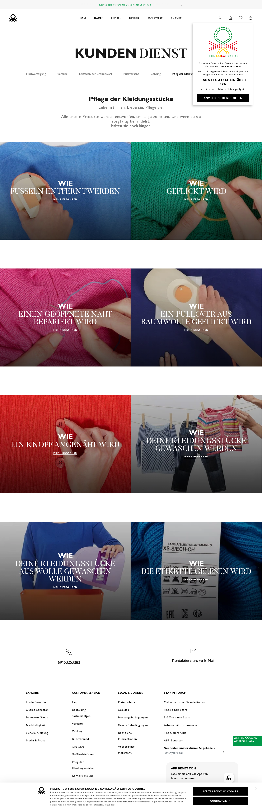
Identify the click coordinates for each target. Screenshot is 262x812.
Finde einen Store (176, 710)
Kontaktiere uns (83, 775)
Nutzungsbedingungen (133, 717)
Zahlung (156, 74)
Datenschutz (127, 702)
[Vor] (182, 5)
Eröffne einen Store (177, 717)
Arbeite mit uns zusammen (181, 725)
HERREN (116, 17)
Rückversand (131, 74)
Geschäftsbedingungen (133, 725)
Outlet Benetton (37, 710)
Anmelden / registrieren (223, 98)
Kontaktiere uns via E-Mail (193, 660)
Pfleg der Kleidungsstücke (188, 74)
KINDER (134, 17)
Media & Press (35, 740)
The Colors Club (175, 733)
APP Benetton (173, 740)
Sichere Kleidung (37, 733)
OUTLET (176, 17)
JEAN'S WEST (155, 17)
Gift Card (78, 746)
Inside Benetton (37, 702)
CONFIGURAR (218, 801)
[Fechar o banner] (256, 788)
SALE (83, 17)
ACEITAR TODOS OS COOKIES (220, 791)
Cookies (123, 710)
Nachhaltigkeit (35, 725)
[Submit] (223, 752)
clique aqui (110, 804)
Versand (62, 74)
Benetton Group (37, 717)
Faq (74, 702)
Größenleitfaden (83, 754)
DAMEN (99, 17)
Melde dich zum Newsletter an (184, 702)
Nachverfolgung (36, 74)
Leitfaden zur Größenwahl (95, 74)
